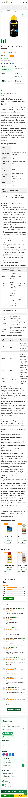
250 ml (8, 571)
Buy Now (21, 796)
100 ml (22, 542)
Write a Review (8, 598)
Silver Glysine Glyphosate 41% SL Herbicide (15, 565)
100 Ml (22, 571)
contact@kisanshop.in (10, 782)
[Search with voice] (22, 7)
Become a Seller (9, 737)
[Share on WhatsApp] (22, 15)
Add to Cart (8, 796)
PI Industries (8, 51)
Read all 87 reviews (13, 709)
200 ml (8, 542)
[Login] (23, 2)
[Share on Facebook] (25, 15)
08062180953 (8, 786)
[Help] (25, 793)
